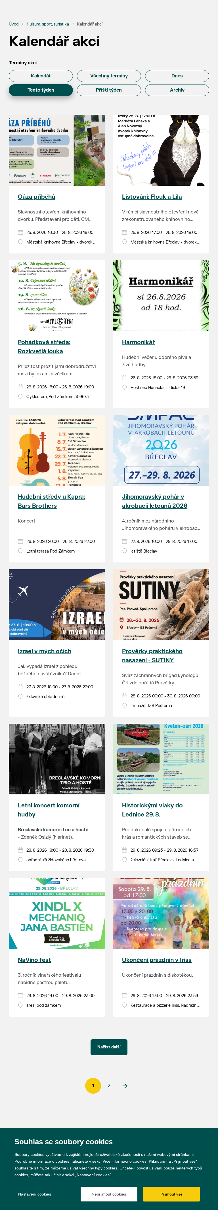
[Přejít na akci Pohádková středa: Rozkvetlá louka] (57, 295)
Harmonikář (138, 342)
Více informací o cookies (124, 1161)
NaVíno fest (34, 960)
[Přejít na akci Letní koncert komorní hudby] (57, 759)
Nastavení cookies (34, 1194)
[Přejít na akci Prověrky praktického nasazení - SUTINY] (161, 604)
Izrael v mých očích (44, 651)
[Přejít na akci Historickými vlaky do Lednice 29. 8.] (161, 759)
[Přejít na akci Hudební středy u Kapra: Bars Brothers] (57, 450)
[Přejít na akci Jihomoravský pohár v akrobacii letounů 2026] (161, 450)
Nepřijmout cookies (109, 1194)
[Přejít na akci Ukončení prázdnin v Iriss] (161, 913)
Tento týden (41, 90)
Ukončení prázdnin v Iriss (157, 960)
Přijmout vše (171, 1194)
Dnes (177, 76)
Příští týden (109, 90)
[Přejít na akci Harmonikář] (161, 295)
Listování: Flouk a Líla (152, 196)
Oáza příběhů (36, 196)
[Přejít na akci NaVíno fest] (57, 913)
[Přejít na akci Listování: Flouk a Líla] (161, 150)
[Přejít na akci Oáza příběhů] (57, 150)
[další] (125, 1086)
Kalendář (41, 76)
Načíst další (109, 1047)
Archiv (177, 90)
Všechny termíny (109, 76)
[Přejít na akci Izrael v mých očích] (57, 604)
